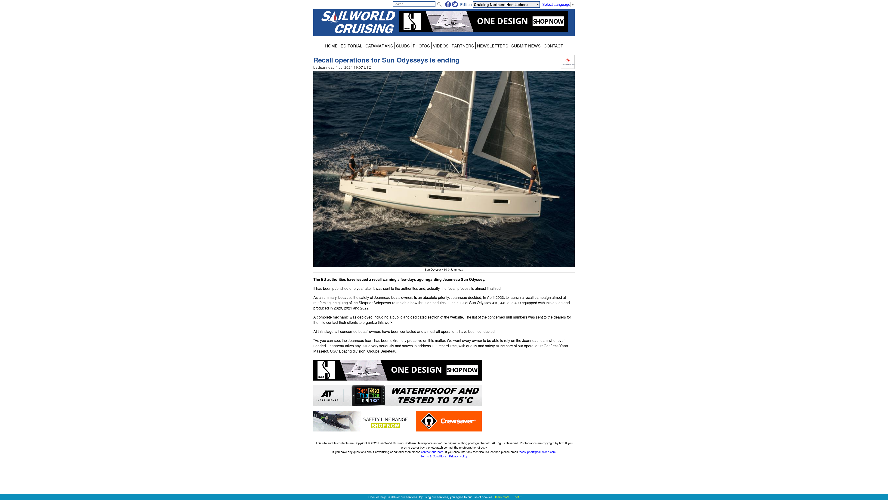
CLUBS (403, 46)
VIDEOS (441, 46)
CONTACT (553, 46)
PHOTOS (421, 46)
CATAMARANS (379, 46)
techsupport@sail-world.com (537, 452)
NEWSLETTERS (492, 46)
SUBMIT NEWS (526, 46)
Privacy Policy (458, 456)
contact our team (432, 452)
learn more (502, 497)
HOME (331, 46)
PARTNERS (463, 46)
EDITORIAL (351, 46)
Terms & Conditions (434, 456)
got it (518, 497)
